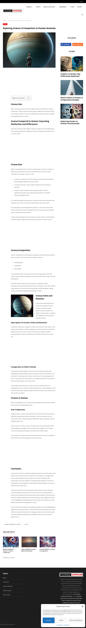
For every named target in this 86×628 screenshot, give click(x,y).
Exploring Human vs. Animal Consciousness (70, 122)
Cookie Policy (60, 625)
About (4, 577)
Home (4, 20)
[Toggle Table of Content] (28, 98)
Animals (29, 7)
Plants (38, 7)
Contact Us (6, 582)
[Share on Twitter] (4, 81)
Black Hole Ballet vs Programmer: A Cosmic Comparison (8, 550)
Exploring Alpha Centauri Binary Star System (28, 550)
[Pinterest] (4, 85)
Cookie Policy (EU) (7, 586)
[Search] (81, 14)
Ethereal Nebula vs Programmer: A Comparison (47, 550)
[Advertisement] (33, 83)
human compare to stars (12, 524)
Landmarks (62, 7)
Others (79, 7)
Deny (61, 620)
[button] (82, 606)
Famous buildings (49, 7)
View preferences (76, 620)
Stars (72, 7)
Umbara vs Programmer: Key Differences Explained (70, 75)
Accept (48, 620)
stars (26, 524)
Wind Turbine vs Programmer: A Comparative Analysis (72, 98)
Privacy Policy (66, 625)
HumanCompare (7, 590)
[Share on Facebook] (4, 77)
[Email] (4, 90)
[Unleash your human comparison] (12, 10)
